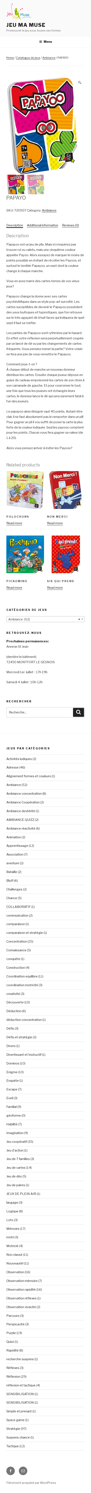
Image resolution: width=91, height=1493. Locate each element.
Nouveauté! (14, 1263)
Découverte (15, 1002)
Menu (48, 41)
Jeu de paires (15, 1185)
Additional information (42, 225)
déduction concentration (24, 1020)
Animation (13, 837)
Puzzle (11, 1333)
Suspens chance (18, 1437)
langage (12, 1202)
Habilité (12, 1124)
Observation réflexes (21, 1298)
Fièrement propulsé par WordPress (31, 1482)
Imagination (14, 1133)
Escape (11, 1089)
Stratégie (13, 1429)
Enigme (12, 1072)
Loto (9, 1220)
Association (14, 854)
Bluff (9, 881)
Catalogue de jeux (28, 57)
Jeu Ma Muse (26, 25)
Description (14, 225)
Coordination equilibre (22, 976)
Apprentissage (17, 846)
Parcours (12, 1316)
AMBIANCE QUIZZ (20, 820)
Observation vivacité (21, 1307)
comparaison (15, 924)
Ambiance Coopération (23, 802)
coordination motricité (22, 985)
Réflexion (13, 1377)
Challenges (14, 889)
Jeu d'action (14, 1150)
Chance (11, 898)
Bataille (11, 872)
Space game (15, 1420)
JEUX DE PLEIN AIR (21, 1194)
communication (17, 915)
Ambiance (48, 57)
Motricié (12, 1246)
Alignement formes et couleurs (28, 776)
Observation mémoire (22, 1281)
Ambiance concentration (24, 794)
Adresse (12, 767)
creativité (13, 994)
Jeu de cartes (16, 1168)
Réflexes (12, 1368)
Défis (10, 1028)
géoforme (13, 1115)
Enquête (12, 1081)
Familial (11, 1107)
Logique (12, 1211)
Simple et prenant (19, 1411)
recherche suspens (20, 1359)
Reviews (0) (70, 225)
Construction (15, 968)
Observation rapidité (21, 1290)
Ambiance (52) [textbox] (44, 619)
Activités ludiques (19, 759)
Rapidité (12, 1350)
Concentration (16, 941)
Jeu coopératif (16, 1142)
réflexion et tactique (21, 1385)
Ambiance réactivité (20, 828)
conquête (13, 959)
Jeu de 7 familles (18, 1159)
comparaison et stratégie (24, 933)
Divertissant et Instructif (23, 1055)
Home (10, 57)
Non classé (14, 1255)
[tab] (14, 225)
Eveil (9, 1098)
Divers (11, 1046)
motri (10, 1237)
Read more (14, 523)
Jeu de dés (14, 1176)
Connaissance (16, 950)
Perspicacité (15, 1324)
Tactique (12, 1446)
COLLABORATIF (18, 907)
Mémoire (12, 1229)
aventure (12, 863)
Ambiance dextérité (20, 811)
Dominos (12, 1063)
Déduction (13, 1011)
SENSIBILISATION (20, 1394)
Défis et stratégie (19, 1037)
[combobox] (45, 619)
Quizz (10, 1342)
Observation (15, 1272)
